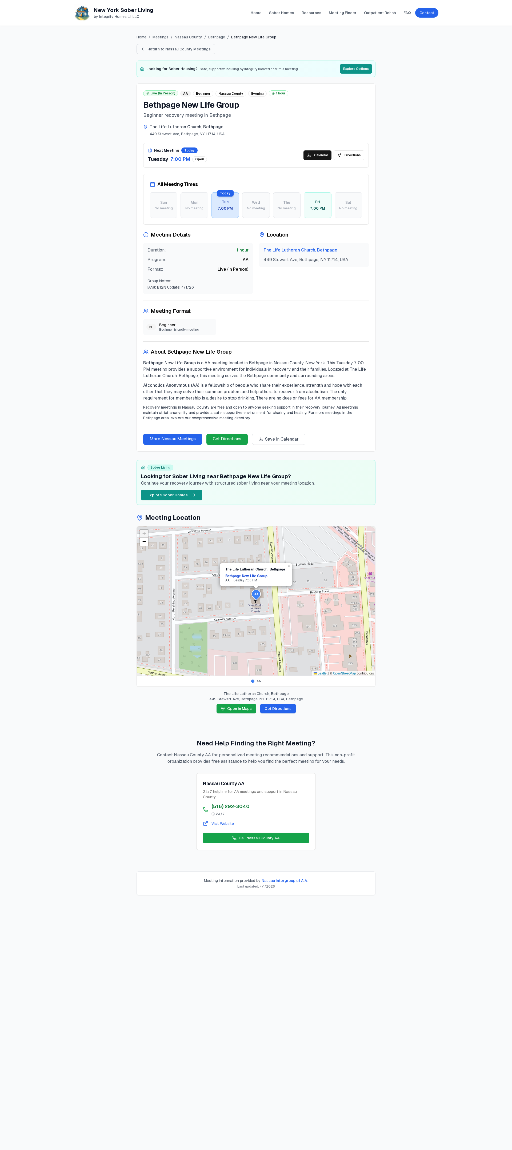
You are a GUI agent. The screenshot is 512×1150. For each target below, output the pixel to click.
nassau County (188, 37)
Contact (426, 13)
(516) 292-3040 (230, 806)
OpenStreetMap (344, 673)
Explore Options (356, 69)
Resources (311, 13)
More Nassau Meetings (173, 438)
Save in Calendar (282, 439)
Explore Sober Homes (167, 495)
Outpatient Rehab (380, 13)
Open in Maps (239, 708)
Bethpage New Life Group (246, 575)
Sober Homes (281, 13)
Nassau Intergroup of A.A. (285, 881)
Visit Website (222, 823)
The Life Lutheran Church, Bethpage (300, 250)
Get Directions (227, 438)
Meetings (161, 37)
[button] (256, 595)
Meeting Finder (343, 13)
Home (256, 13)
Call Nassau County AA (259, 838)
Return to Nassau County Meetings (179, 49)
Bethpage (216, 37)
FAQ (407, 13)
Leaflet (322, 673)
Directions (353, 155)
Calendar (321, 155)
